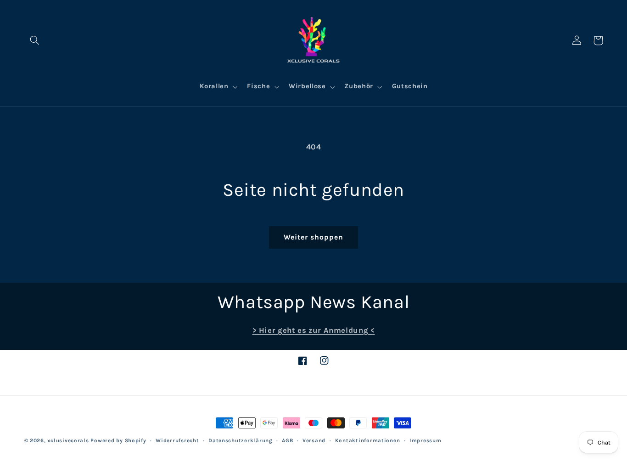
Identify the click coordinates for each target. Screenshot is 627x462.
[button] (34, 40)
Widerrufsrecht (177, 440)
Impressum (425, 440)
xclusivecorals (68, 440)
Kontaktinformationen (367, 440)
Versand (313, 440)
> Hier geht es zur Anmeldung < (313, 330)
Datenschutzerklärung (240, 440)
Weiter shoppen (314, 237)
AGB (287, 440)
